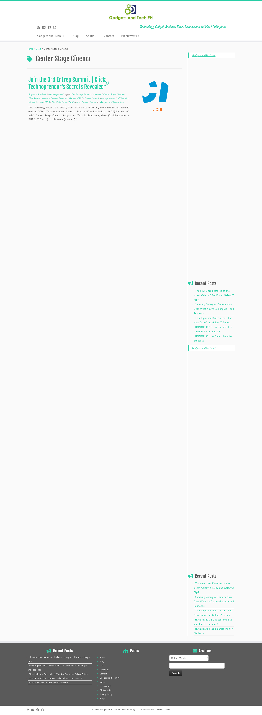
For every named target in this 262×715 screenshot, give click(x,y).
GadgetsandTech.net (203, 55)
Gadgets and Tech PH (51, 36)
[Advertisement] (211, 115)
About (90, 36)
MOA (47, 102)
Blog (76, 36)
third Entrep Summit (86, 102)
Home (30, 49)
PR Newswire (130, 36)
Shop (102, 698)
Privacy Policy (106, 694)
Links (102, 682)
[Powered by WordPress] (134, 709)
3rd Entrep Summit (81, 94)
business (97, 94)
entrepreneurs (108, 98)
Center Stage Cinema (113, 94)
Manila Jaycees (35, 102)
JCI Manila (122, 98)
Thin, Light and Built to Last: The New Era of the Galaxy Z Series (59, 674)
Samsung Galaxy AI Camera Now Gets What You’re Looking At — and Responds (214, 309)
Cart (101, 665)
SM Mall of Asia (59, 102)
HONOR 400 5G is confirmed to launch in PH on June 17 (55, 678)
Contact (109, 36)
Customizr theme (162, 709)
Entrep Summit (92, 98)
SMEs (72, 102)
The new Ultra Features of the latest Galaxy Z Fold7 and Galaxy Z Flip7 (214, 295)
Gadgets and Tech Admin (112, 102)
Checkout (104, 669)
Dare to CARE (76, 98)
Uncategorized (56, 94)
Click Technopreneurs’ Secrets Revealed (48, 98)
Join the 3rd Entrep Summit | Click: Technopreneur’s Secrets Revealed (67, 83)
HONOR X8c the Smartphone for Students (48, 682)
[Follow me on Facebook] (50, 27)
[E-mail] (45, 27)
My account (105, 686)
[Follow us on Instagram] (55, 27)
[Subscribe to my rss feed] (39, 27)
